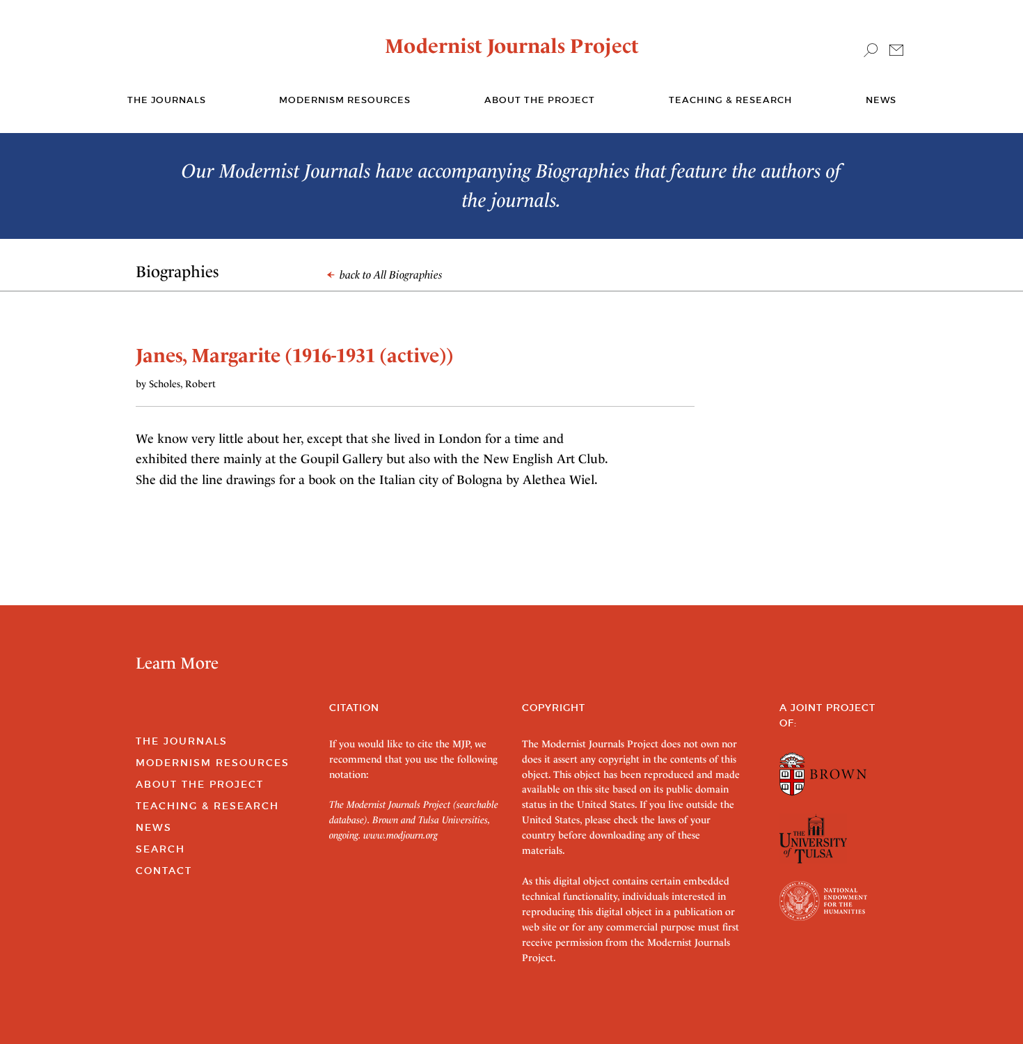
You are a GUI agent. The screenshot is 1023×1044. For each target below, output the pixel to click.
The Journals (182, 741)
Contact (164, 870)
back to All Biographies (390, 274)
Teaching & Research (730, 100)
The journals (166, 100)
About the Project (539, 100)
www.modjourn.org (400, 835)
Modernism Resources (345, 100)
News (881, 100)
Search (160, 849)
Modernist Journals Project (512, 46)
